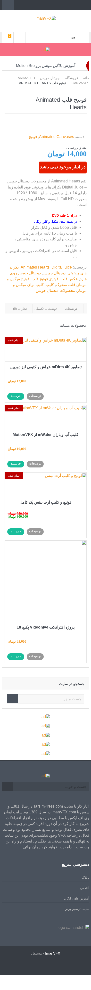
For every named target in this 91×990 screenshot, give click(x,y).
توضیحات (71, 309)
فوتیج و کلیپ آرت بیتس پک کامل (46, 502)
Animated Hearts (35, 267)
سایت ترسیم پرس (77, 909)
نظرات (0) (20, 309)
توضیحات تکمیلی (45, 309)
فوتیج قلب (40, 279)
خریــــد (16, 396)
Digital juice (61, 267)
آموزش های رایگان (76, 898)
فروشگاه (71, 78)
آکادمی (84, 888)
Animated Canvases (56, 137)
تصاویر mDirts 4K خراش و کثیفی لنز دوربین (46, 367)
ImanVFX (52, 953)
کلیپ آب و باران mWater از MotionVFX (45, 435)
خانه (86, 78)
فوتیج (33, 137)
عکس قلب (69, 279)
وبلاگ (85, 877)
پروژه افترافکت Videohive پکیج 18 (45, 627)
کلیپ (50, 285)
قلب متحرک (65, 285)
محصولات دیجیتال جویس (55, 290)
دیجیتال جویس (50, 78)
